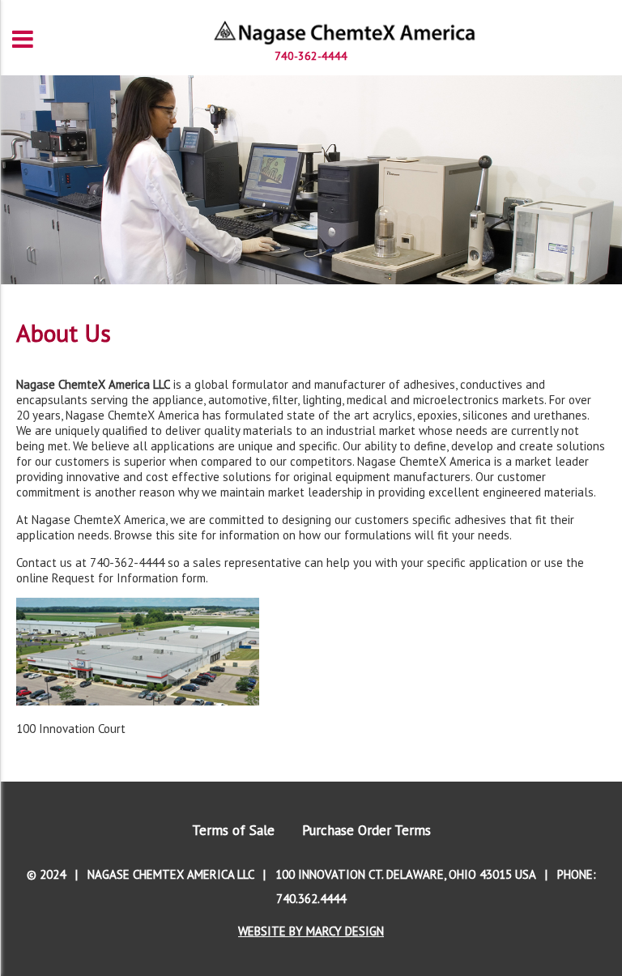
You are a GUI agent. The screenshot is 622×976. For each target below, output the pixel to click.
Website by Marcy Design (311, 931)
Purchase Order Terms (366, 830)
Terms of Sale (233, 830)
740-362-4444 (311, 56)
